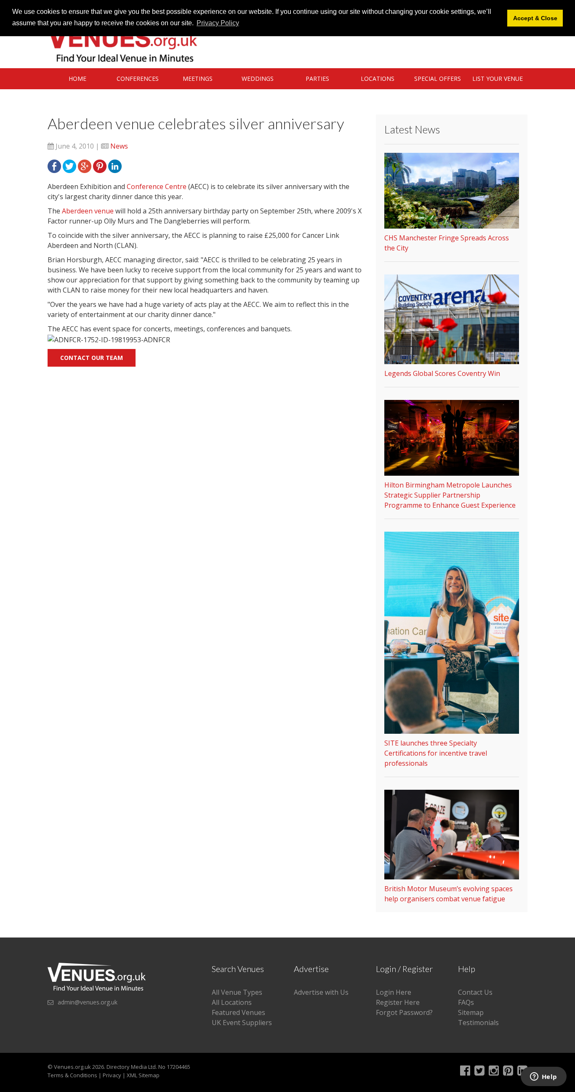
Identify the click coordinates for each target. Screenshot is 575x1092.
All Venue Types (237, 992)
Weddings (258, 79)
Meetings (198, 79)
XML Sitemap (143, 1075)
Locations (377, 79)
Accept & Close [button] (535, 18)
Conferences (138, 79)
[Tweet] (69, 165)
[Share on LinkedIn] (115, 165)
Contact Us (475, 992)
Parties (317, 79)
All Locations (232, 1002)
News (119, 146)
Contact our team (91, 358)
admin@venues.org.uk (87, 1002)
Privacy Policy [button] (218, 23)
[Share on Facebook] (54, 165)
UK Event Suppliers (242, 1022)
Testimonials (478, 1022)
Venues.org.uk (72, 1067)
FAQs (466, 1002)
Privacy (112, 1075)
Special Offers (437, 79)
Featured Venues (238, 1012)
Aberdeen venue (88, 211)
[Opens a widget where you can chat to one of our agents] (543, 1077)
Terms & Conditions (72, 1075)
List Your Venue (497, 79)
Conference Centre (156, 186)
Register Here (398, 1002)
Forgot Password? (404, 1012)
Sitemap (471, 1012)
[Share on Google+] (84, 165)
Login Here (393, 992)
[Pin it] (99, 165)
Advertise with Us (321, 992)
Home (77, 79)
